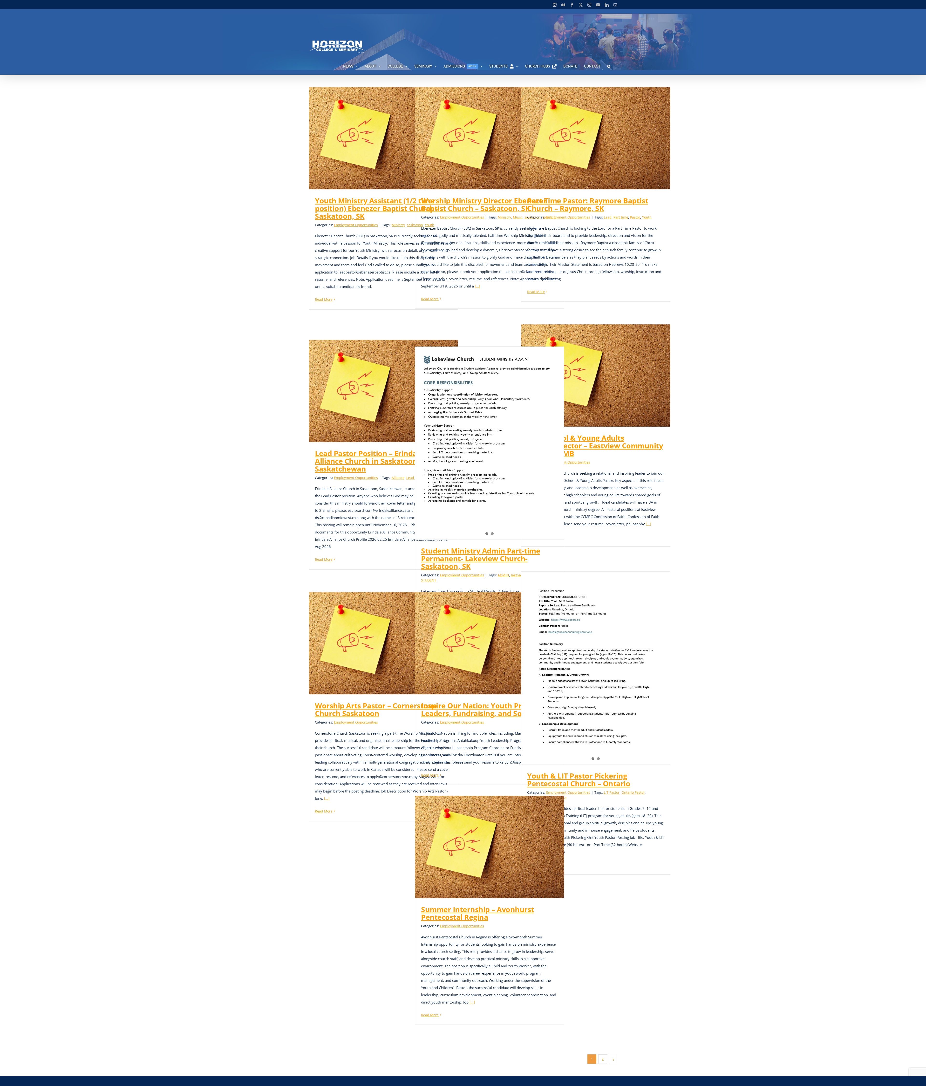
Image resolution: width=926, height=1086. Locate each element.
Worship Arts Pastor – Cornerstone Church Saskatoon (376, 709)
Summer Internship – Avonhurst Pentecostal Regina (477, 913)
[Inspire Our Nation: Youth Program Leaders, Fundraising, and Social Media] (489, 643)
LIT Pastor (612, 792)
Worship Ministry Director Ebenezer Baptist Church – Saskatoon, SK (483, 204)
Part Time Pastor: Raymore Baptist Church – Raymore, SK (587, 204)
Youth (647, 217)
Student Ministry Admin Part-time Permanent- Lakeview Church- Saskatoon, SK (480, 558)
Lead (608, 217)
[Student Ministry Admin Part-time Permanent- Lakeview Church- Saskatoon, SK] (489, 443)
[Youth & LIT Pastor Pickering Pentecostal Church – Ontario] (595, 668)
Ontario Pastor (633, 792)
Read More (324, 299)
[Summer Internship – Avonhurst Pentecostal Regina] (489, 847)
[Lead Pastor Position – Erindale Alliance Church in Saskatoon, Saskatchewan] (383, 391)
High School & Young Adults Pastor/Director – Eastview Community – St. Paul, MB (595, 445)
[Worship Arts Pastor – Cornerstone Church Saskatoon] (383, 643)
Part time (620, 217)
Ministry (398, 225)
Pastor (635, 217)
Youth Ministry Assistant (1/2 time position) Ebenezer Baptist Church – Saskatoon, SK (377, 208)
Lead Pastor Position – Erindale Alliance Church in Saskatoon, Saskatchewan (369, 461)
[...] (477, 286)
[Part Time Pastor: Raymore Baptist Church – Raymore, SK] (595, 138)
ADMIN (503, 575)
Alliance (398, 477)
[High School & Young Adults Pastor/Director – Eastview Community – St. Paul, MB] (595, 375)
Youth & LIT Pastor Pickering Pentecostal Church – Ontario (578, 779)
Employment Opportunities (356, 225)
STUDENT (428, 580)
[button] (609, 66)
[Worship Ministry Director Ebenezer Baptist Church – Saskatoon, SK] (489, 138)
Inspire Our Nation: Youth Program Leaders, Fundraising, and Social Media (489, 709)
